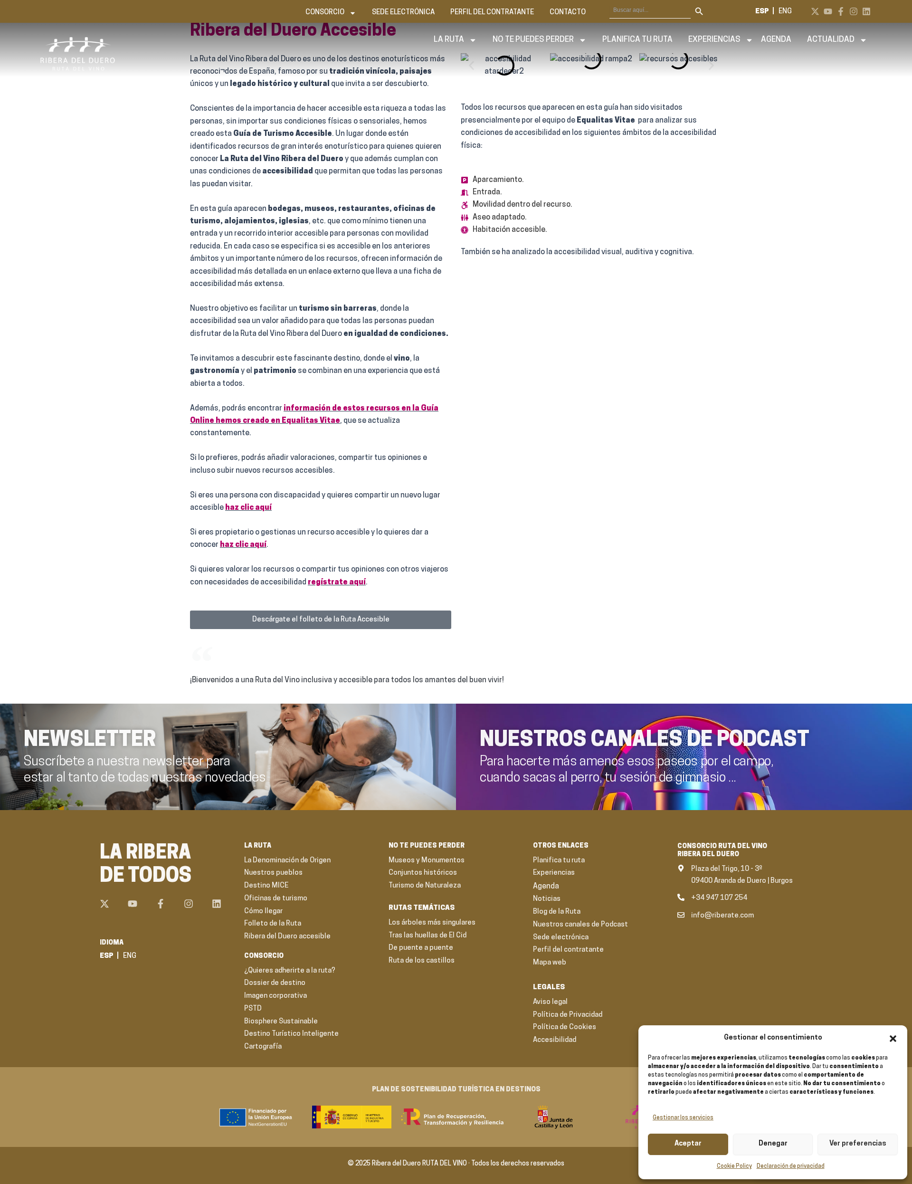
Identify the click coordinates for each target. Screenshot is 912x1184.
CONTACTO (568, 12)
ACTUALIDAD (831, 40)
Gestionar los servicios (683, 1118)
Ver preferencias (857, 1143)
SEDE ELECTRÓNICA (403, 12)
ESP (762, 11)
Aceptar (688, 1143)
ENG (785, 11)
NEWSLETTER (90, 740)
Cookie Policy (734, 1166)
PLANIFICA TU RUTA (637, 40)
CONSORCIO (324, 12)
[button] (893, 1038)
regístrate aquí (337, 582)
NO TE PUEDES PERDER (533, 40)
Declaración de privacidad (791, 1166)
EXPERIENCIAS (714, 40)
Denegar (773, 1143)
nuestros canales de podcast (644, 740)
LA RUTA (449, 40)
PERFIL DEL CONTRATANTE (492, 12)
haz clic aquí (248, 508)
